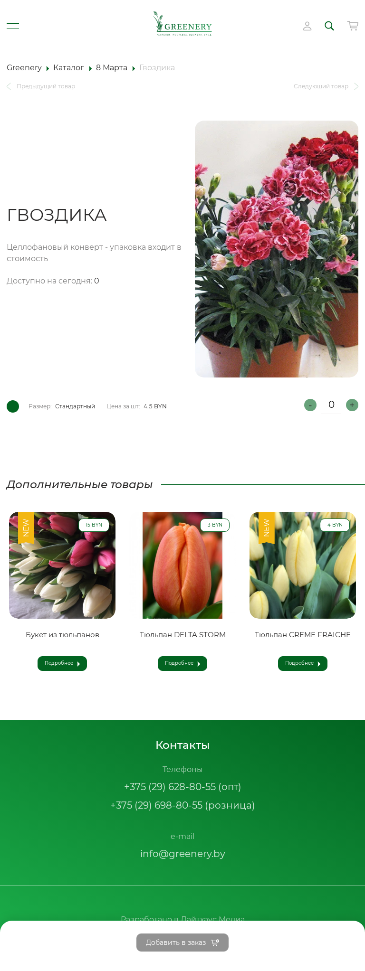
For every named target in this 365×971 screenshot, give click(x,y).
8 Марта (111, 67)
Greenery (24, 67)
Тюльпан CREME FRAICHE (303, 635)
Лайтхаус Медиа (213, 919)
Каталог (68, 67)
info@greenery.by (182, 853)
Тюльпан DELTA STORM (183, 635)
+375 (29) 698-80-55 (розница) (182, 805)
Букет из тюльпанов (62, 635)
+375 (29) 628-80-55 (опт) (182, 786)
